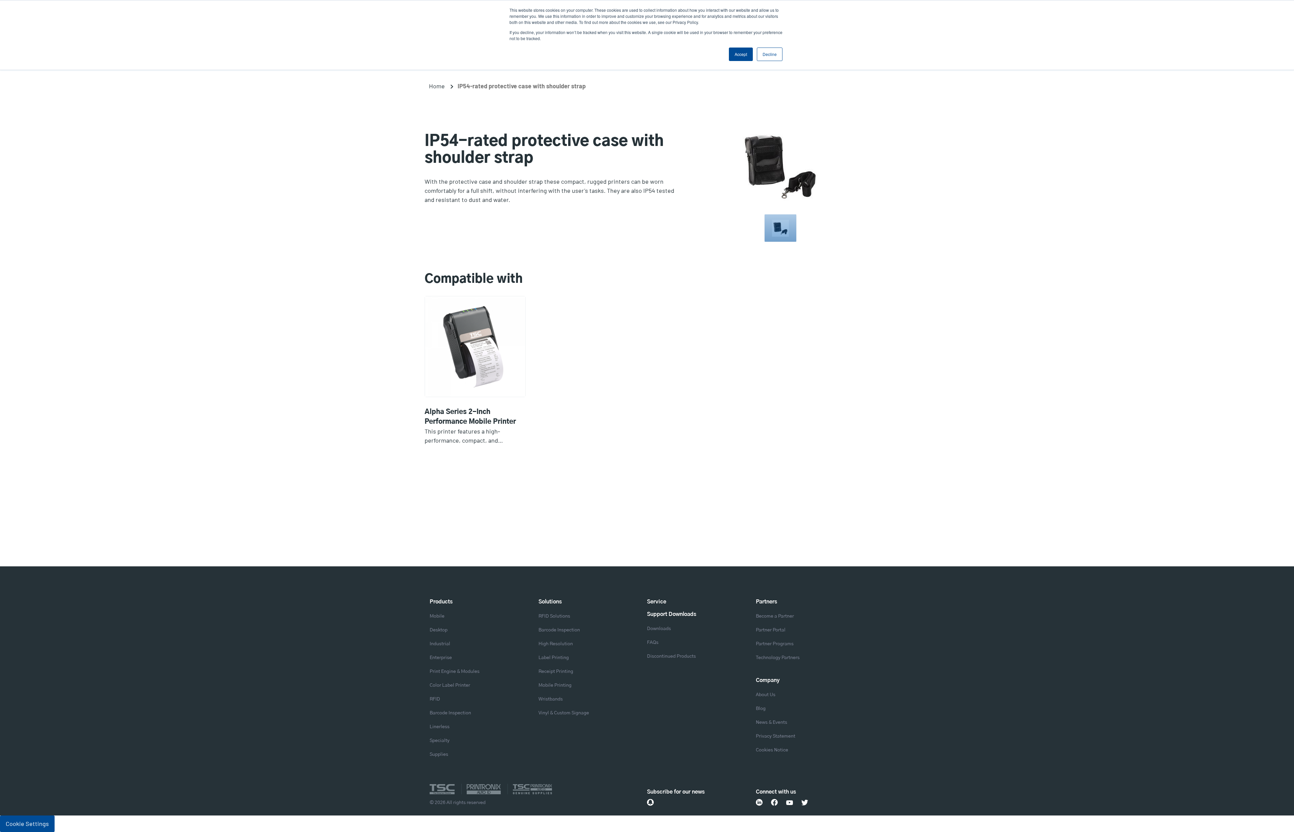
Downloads (659, 628)
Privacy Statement (775, 736)
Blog (761, 708)
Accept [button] (741, 54)
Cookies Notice (772, 750)
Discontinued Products (671, 656)
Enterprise (441, 657)
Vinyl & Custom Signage (563, 713)
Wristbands (550, 699)
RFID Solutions (554, 616)
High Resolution (555, 644)
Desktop (439, 630)
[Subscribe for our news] (650, 802)
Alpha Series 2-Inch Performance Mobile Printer (470, 417)
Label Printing (553, 657)
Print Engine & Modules (455, 671)
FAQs (652, 642)
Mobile (437, 616)
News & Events (771, 722)
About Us (765, 694)
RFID (435, 699)
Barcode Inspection (450, 713)
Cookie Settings (27, 823)
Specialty (440, 740)
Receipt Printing (555, 671)
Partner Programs (775, 644)
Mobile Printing (555, 685)
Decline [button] (770, 54)
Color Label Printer (450, 685)
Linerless (440, 726)
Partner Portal (770, 630)
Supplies (439, 754)
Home (437, 86)
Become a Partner (775, 616)
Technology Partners (778, 657)
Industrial (440, 644)
